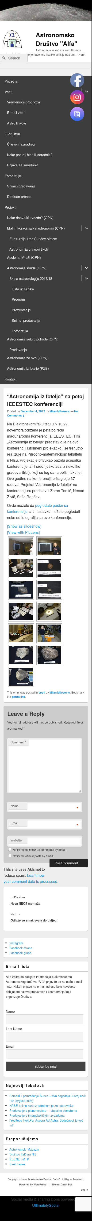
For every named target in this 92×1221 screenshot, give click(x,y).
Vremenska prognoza (23, 101)
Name (15, 806)
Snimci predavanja (21, 185)
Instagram (16, 943)
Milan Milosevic (60, 411)
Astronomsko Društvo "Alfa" (56, 39)
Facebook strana (20, 948)
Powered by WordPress (32, 1184)
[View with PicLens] (23, 532)
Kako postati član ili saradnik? (29, 154)
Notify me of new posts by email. (33, 856)
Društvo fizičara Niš (22, 1154)
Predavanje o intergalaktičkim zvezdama (37, 1115)
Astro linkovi (16, 123)
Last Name (14, 1028)
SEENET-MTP (19, 1159)
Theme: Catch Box (62, 1184)
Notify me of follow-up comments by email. (39, 850)
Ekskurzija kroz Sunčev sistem (33, 238)
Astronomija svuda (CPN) (26, 267)
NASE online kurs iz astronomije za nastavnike (41, 1105)
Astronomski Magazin (24, 1149)
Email (14, 823)
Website (16, 840)
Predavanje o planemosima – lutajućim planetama (43, 1110)
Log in (84, 1189)
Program (18, 299)
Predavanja (18, 349)
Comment (18, 742)
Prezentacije (21, 309)
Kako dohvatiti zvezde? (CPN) (30, 217)
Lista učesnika (23, 288)
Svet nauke (17, 1164)
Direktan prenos (19, 196)
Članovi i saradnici (21, 144)
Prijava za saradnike (22, 164)
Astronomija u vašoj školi (28, 249)
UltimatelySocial (45, 1205)
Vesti (8, 91)
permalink (18, 697)
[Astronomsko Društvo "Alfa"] (12, 46)
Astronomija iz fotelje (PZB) (28, 368)
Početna (11, 81)
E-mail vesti (16, 112)
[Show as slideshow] (24, 526)
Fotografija (20, 330)
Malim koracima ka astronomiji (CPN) (36, 228)
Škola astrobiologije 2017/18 (30, 278)
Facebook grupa (20, 952)
